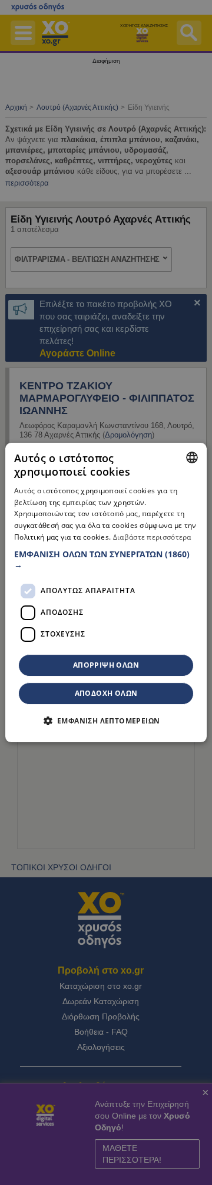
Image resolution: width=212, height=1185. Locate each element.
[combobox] (192, 457)
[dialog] (106, 592)
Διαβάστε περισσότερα (152, 537)
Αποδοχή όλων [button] (106, 693)
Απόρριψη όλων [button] (106, 665)
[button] (106, 559)
